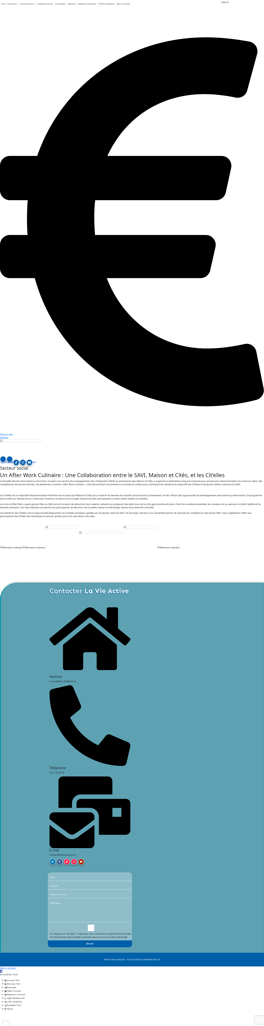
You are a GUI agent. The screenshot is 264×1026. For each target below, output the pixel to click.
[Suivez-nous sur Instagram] (74, 862)
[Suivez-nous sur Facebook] (60, 862)
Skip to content (8, 968)
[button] (9, 4)
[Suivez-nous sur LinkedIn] (53, 862)
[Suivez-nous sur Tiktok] (67, 862)
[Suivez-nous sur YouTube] (81, 862)
